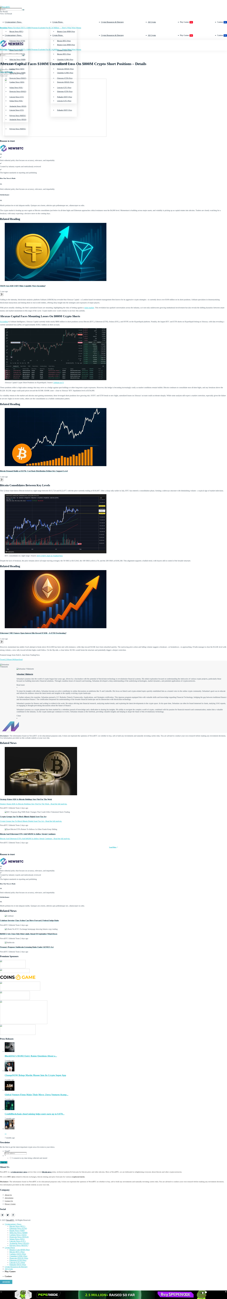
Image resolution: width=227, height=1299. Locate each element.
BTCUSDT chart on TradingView (50, 556)
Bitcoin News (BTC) (16, 31)
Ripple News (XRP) (17, 1231)
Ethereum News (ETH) (18, 1228)
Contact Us (9, 1201)
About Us (8, 1195)
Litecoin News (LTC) (17, 1241)
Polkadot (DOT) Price (17, 1265)
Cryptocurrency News (13, 22)
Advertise (6, 1282)
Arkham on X (58, 383)
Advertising (9, 1198)
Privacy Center (10, 1204)
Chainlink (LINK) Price (65, 73)
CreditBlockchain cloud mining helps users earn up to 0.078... (34, 1114)
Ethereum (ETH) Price (17, 1260)
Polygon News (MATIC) (18, 1245)
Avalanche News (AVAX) (19, 1243)
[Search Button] (23, 9)
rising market (89, 308)
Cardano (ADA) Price (17, 1254)
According (4, 322)
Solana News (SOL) (17, 1239)
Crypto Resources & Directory (112, 22)
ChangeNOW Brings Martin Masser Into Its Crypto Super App (35, 1075)
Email (7, 1151)
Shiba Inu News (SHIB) (17, 73)
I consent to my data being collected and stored (29, 1158)
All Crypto (152, 22)
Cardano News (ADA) (18, 1235)
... (6, 1133)
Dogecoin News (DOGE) (19, 1237)
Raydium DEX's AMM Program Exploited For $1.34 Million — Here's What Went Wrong (40, 28)
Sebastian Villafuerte (6, 72)
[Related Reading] (1, 294)
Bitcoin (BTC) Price (64, 54)
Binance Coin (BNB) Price (66, 31)
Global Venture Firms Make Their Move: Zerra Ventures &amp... (36, 1094)
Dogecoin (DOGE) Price (18, 1258)
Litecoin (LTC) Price (17, 1262)
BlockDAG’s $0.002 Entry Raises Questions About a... (31, 1056)
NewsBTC (10, 1220)
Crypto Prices (57, 22)
